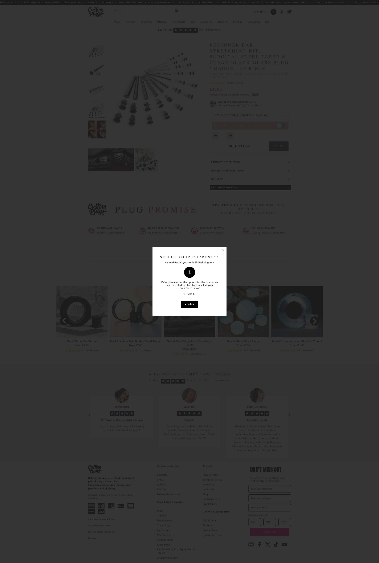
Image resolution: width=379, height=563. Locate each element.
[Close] (223, 250)
